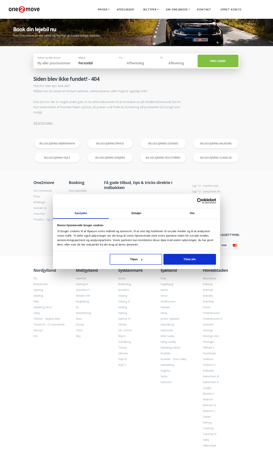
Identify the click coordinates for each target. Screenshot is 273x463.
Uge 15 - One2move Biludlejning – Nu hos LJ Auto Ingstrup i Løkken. (207, 191)
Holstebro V (83, 290)
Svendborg (124, 341)
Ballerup (208, 284)
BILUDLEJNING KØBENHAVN (57, 143)
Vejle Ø (122, 359)
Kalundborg (167, 324)
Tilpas (134, 259)
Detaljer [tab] (136, 213)
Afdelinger (125, 9)
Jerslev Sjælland (169, 318)
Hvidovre (208, 359)
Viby (78, 336)
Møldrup (38, 295)
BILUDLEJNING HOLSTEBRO (163, 157)
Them (79, 330)
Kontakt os (40, 208)
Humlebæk (209, 353)
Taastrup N (209, 434)
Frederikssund (211, 313)
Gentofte (208, 324)
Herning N (82, 284)
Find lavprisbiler (78, 190)
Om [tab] (192, 213)
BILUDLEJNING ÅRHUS (110, 143)
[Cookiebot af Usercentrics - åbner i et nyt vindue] (199, 201)
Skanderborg (83, 313)
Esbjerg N (124, 301)
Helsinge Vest (211, 336)
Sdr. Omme (125, 330)
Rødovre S (209, 411)
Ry (77, 307)
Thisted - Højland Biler (46, 318)
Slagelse (165, 370)
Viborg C (38, 330)
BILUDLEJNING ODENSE (163, 143)
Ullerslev (123, 353)
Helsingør (208, 341)
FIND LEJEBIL (218, 61)
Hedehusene (168, 301)
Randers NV (83, 295)
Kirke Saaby (167, 336)
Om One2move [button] (177, 9)
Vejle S (122, 365)
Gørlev (164, 290)
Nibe (36, 301)
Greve (164, 295)
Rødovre (208, 399)
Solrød (207, 416)
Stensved (165, 382)
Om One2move (42, 190)
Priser (36, 196)
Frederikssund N (212, 318)
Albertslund (209, 278)
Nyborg (122, 313)
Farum (207, 307)
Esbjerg (122, 295)
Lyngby (207, 388)
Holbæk (165, 307)
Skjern (122, 336)
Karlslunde (166, 330)
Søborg (207, 422)
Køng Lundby (168, 341)
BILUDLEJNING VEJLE (57, 157)
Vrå (35, 336)
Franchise (39, 213)
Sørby (163, 376)
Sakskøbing (167, 365)
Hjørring (38, 290)
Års (35, 278)
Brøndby (208, 295)
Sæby (36, 313)
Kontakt (204, 9)
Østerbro (208, 393)
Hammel (81, 278)
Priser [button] (103, 9)
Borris (121, 278)
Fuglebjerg (166, 284)
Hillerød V (208, 347)
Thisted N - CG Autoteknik (49, 324)
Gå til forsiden (43, 123)
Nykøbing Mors (42, 307)
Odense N (124, 318)
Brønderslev (40, 284)
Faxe (163, 278)
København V (211, 382)
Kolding (122, 307)
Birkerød (208, 290)
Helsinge (208, 330)
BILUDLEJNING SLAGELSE (216, 157)
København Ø (211, 376)
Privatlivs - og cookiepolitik (48, 219)
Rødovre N (209, 405)
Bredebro (123, 290)
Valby (206, 439)
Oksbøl (122, 324)
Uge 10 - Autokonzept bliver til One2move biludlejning (207, 185)
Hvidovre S (209, 365)
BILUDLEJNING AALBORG (216, 143)
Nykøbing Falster (170, 347)
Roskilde (165, 353)
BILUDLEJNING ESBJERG (110, 157)
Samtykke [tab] (80, 213)
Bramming (124, 284)
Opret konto (230, 9)
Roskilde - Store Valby (173, 359)
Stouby (80, 324)
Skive (79, 318)
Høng (163, 313)
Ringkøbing (82, 301)
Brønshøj (208, 301)
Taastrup (208, 428)
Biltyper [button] (150, 9)
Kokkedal (208, 370)
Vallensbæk (209, 445)
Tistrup (122, 347)
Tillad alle (189, 259)
